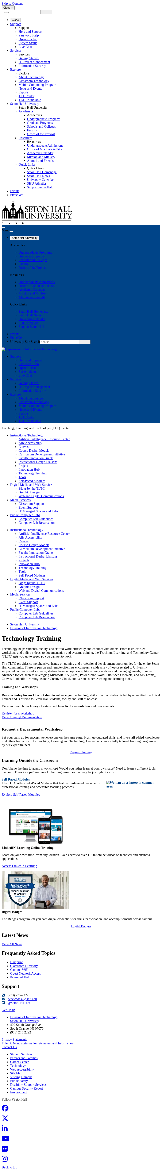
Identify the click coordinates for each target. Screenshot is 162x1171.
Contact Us (9, 1047)
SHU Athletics (36, 183)
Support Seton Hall (40, 187)
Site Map (16, 1073)
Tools (22, 477)
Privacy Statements (14, 1039)
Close (15, 20)
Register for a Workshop (18, 713)
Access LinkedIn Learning (19, 866)
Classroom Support (31, 503)
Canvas (23, 446)
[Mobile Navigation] (11, 231)
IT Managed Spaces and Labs (38, 511)
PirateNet (16, 195)
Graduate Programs (40, 122)
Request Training (81, 752)
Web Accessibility (22, 1069)
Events (14, 191)
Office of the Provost (41, 134)
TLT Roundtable (30, 100)
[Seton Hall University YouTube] (7, 1140)
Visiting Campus (21, 1077)
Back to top (9, 1167)
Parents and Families (24, 1058)
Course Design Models (34, 450)
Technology (18, 1065)
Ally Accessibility (30, 443)
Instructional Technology (26, 435)
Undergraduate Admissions (45, 145)
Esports (23, 92)
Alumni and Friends (40, 160)
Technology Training (32, 473)
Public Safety (19, 1081)
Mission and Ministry (41, 157)
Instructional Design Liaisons (38, 462)
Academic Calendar (40, 153)
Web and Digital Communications (41, 496)
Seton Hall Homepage (42, 172)
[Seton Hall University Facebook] (6, 1109)
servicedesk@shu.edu (22, 999)
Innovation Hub (29, 469)
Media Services (20, 500)
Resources (25, 138)
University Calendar (40, 179)
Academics (26, 111)
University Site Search (25, 341)
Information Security (32, 66)
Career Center (19, 1062)
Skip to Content (12, 3)
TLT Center (26, 96)
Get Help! (8, 1010)
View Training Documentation (22, 717)
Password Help (29, 35)
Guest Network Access (25, 973)
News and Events (30, 88)
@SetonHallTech (19, 1003)
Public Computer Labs (25, 515)
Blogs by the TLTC (32, 488)
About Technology (31, 77)
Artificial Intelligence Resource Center (44, 439)
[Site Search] (3, 227)
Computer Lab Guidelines (36, 519)
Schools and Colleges (41, 126)
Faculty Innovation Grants (36, 458)
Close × (8, 7)
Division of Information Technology (34, 628)
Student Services (21, 1054)
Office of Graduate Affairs (44, 149)
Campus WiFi (19, 969)
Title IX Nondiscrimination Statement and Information (38, 1043)
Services (15, 50)
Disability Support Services (28, 1084)
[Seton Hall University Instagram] (6, 1160)
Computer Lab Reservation (37, 522)
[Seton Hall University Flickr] (6, 1150)
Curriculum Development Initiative (42, 454)
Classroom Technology (34, 81)
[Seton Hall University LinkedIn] (6, 1130)
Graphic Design (29, 492)
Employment (18, 1092)
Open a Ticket (28, 39)
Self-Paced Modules (32, 481)
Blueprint (16, 962)
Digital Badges (81, 926)
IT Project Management (34, 62)
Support (15, 24)
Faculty (32, 130)
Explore (15, 69)
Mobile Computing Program (37, 84)
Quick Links (27, 164)
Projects (24, 465)
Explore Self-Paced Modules (21, 794)
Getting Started (29, 58)
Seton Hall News (38, 176)
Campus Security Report (26, 1088)
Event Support (28, 507)
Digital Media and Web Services (31, 484)
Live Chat (25, 47)
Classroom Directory (24, 966)
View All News (12, 944)
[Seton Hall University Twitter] (6, 1119)
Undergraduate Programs (43, 119)
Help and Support (30, 31)
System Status (28, 43)
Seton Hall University (24, 103)
